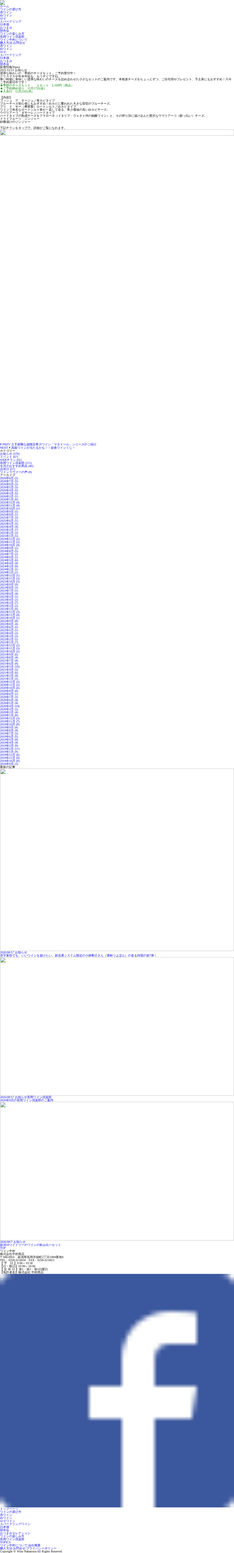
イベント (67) (9, 456)
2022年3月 (9, 636)
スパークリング (10, 21)
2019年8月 (9, 730)
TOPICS (5, 1542)
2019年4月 (9, 742)
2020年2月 (9, 712)
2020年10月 (10, 688)
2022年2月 (9, 639)
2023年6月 (9, 593)
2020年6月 (9, 700)
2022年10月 (10, 618)
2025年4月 (9, 526)
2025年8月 (9, 514)
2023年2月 (9, 605)
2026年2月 (9, 496)
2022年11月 (10, 615)
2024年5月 (9, 560)
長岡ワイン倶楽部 (12, 36)
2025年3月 (9, 529)
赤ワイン (6, 12)
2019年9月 (9, 727)
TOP (3, 1248)
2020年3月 (9, 709)
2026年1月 (9, 499)
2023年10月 (10, 581)
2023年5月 (9, 596)
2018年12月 (10, 754)
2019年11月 (10, 721)
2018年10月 (10, 761)
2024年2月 (9, 569)
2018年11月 (10, 757)
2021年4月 (9, 669)
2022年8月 (9, 624)
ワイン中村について (13, 39)
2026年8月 (9, 478)
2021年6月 (9, 663)
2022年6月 (9, 627)
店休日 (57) (7, 469)
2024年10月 (10, 545)
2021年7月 (9, 660)
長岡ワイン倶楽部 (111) (16, 463)
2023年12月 (10, 575)
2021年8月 (9, 657)
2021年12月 (10, 645)
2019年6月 (9, 736)
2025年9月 (9, 511)
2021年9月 (9, 654)
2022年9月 (9, 621)
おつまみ (6, 27)
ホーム (4, 6)
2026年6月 (9, 484)
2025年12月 (10, 502)
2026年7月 (9, 481)
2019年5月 (9, 739)
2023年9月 (9, 584)
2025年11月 (10, 505)
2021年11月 (10, 648)
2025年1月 (9, 536)
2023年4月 (9, 599)
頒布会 (4, 30)
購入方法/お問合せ (12, 42)
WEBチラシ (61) (11, 460)
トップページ (9, 1508)
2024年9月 (9, 548)
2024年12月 (10, 539)
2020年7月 (9, 697)
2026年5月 (9, 487)
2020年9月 (9, 691)
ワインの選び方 (10, 9)
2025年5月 (9, 523)
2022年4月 (9, 633)
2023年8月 (9, 587)
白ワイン (6, 15)
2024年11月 (10, 542)
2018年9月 (9, 764)
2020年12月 (10, 681)
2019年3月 (9, 745)
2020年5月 (9, 703)
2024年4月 (9, 563)
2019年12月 (10, 718)
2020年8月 (9, 694)
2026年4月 (9, 490)
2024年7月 (9, 554)
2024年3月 (9, 566)
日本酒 (4, 24)
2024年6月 (9, 557)
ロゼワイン (7, 1521)
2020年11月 (10, 685)
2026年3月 (9, 493)
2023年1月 (9, 608)
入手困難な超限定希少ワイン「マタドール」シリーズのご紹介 (49, 444)
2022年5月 (9, 630)
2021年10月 (10, 651)
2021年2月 (9, 675)
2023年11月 (10, 578)
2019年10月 (10, 724)
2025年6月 (9, 520)
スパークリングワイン (15, 1524)
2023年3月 (9, 602)
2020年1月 (9, 715)
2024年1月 (9, 572)
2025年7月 (9, 517)
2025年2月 (9, 532)
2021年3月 (9, 672)
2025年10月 (10, 508)
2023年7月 (9, 590)
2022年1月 (9, 642)
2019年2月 (10, 748)
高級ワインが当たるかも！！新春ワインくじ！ (37, 447)
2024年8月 (9, 551)
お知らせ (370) (10, 453)
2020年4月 (10, 706)
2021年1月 (9, 678)
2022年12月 (10, 612)
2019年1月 (9, 751)
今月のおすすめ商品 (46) (16, 466)
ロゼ (3, 18)
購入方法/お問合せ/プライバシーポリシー (28, 1548)
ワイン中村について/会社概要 (20, 1545)
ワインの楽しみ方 (12, 33)
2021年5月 (10, 666)
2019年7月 (9, 733)
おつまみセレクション (15, 1533)
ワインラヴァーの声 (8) (16, 472)
